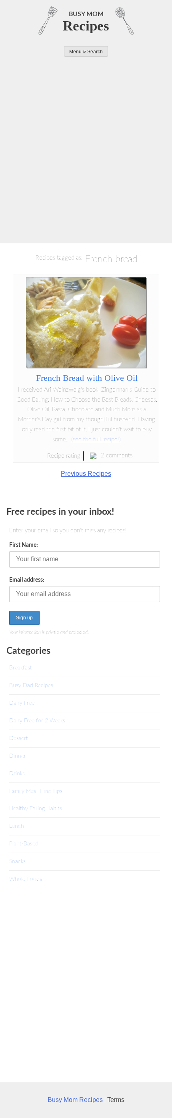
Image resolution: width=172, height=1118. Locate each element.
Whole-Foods (25, 879)
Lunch (16, 826)
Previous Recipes (86, 473)
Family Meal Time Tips (35, 791)
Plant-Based (23, 844)
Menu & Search (86, 52)
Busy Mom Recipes (76, 1099)
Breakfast (20, 668)
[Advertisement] (86, 147)
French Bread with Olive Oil (87, 378)
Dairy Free (21, 703)
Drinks (17, 773)
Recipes (86, 26)
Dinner (17, 756)
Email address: (26, 580)
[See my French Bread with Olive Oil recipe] (86, 365)
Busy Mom (86, 14)
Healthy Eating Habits (35, 808)
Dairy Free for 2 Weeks (37, 721)
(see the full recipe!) (96, 440)
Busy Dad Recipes (31, 685)
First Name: (23, 545)
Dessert (18, 738)
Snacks (17, 861)
